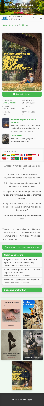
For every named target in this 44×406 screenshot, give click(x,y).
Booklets (23, 25)
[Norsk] (13, 159)
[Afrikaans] (4, 155)
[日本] (38, 155)
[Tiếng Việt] (30, 159)
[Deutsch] (30, 155)
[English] (22, 155)
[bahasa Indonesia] (34, 155)
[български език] (9, 155)
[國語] (4, 159)
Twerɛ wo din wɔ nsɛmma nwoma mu (22, 247)
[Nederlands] (17, 155)
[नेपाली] (9, 159)
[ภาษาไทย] (26, 159)
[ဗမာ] (13, 155)
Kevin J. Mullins (9, 103)
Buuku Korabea (9, 25)
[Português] (17, 159)
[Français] (26, 155)
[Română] (22, 159)
